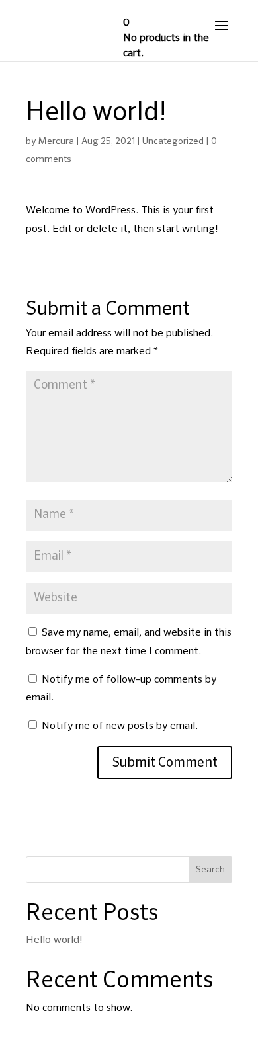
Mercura (56, 141)
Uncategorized (173, 141)
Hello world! (54, 940)
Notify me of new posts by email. (120, 726)
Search (210, 869)
